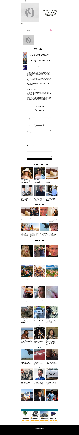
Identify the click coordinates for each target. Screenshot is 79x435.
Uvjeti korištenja (33, 431)
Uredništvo (37, 431)
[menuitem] (56, 1)
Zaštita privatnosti (41, 431)
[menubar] (56, 1)
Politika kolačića (48, 431)
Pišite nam (30, 431)
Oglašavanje (44, 431)
